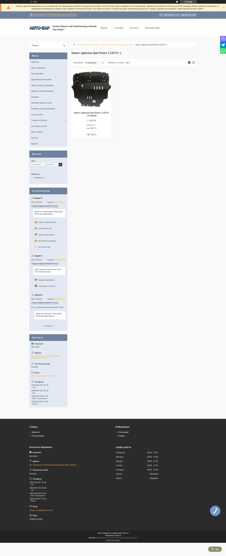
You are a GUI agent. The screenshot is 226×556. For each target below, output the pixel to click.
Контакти (134, 28)
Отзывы (121, 436)
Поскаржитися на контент (106, 538)
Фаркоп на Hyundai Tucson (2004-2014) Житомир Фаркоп (49, 315)
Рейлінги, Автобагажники (42, 91)
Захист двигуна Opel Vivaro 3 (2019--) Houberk (91, 114)
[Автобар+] (39, 28)
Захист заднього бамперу (42, 85)
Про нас (34, 138)
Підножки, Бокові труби (41, 79)
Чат (217, 549)
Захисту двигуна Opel (124, 45)
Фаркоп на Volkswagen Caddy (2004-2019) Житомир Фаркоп (48, 213)
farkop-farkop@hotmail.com (43, 376)
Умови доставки (152, 28)
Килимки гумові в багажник (43, 109)
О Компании (123, 432)
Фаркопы (35, 432)
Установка (118, 28)
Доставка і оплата (39, 126)
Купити (93, 134)
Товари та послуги (85, 45)
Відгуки (104, 28)
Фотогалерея (37, 132)
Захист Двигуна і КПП (104, 45)
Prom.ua (126, 533)
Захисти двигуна (38, 68)
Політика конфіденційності (127, 538)
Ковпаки (35, 97)
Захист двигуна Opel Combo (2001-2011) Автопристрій (48, 270)
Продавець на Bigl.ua (113, 535)
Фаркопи (35, 62)
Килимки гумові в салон (41, 103)
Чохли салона (37, 115)
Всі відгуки (48, 326)
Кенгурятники (37, 74)
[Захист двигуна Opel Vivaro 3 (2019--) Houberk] (91, 89)
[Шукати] (64, 45)
